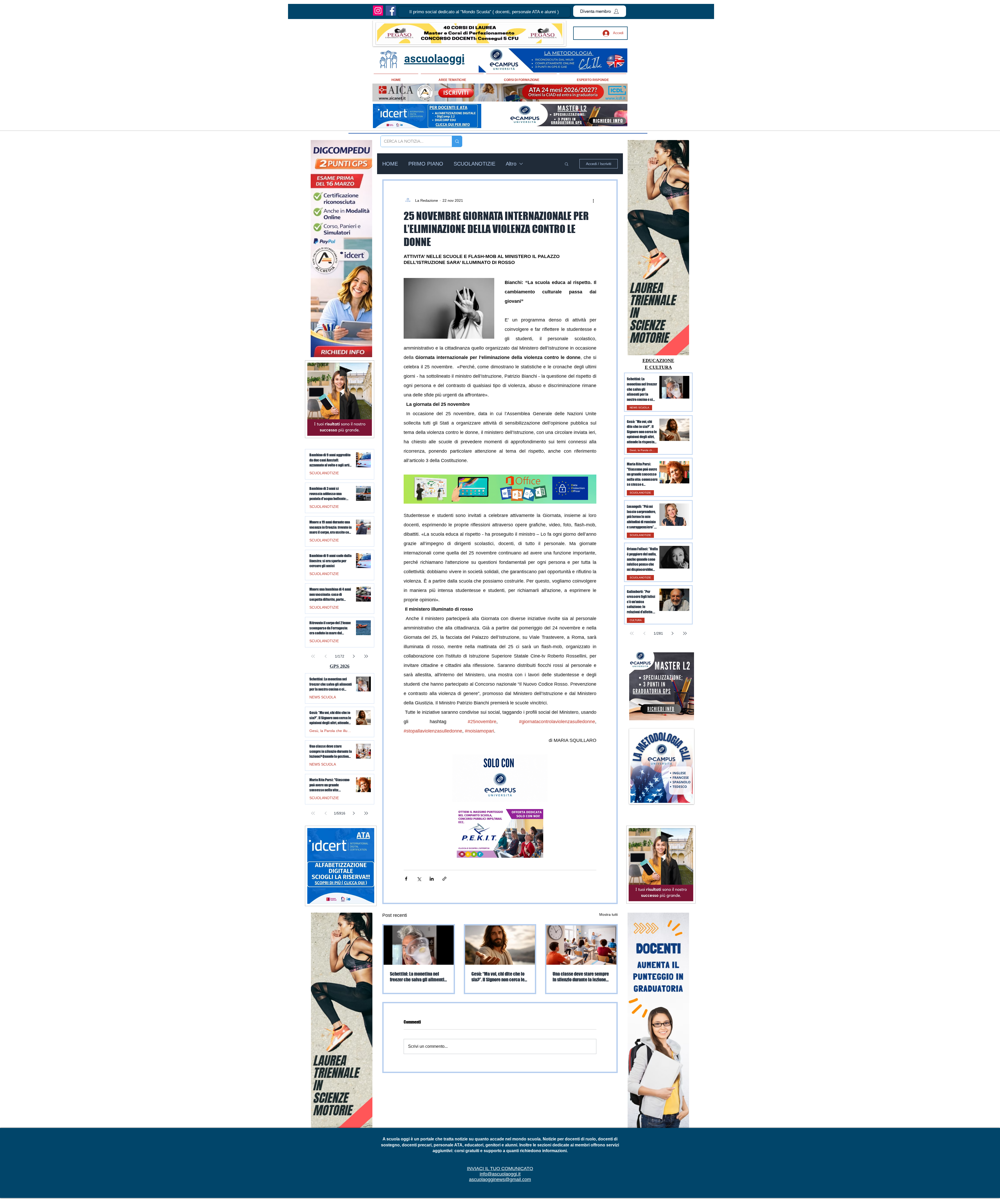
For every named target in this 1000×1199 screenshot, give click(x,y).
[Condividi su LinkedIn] (431, 878)
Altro (511, 164)
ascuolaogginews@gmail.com (500, 1179)
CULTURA (636, 620)
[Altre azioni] (593, 200)
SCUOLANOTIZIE (474, 164)
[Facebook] (391, 10)
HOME (390, 164)
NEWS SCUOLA (639, 407)
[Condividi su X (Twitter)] (418, 878)
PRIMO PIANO (425, 164)
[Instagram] (378, 10)
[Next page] (672, 633)
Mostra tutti (608, 914)
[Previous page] (644, 633)
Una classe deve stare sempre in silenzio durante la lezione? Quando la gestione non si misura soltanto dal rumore (581, 976)
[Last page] (685, 633)
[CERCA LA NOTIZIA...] (457, 141)
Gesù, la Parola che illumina (644, 450)
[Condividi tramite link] (444, 878)
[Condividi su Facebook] (406, 878)
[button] (484, 12)
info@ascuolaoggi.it (500, 1174)
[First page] (631, 633)
